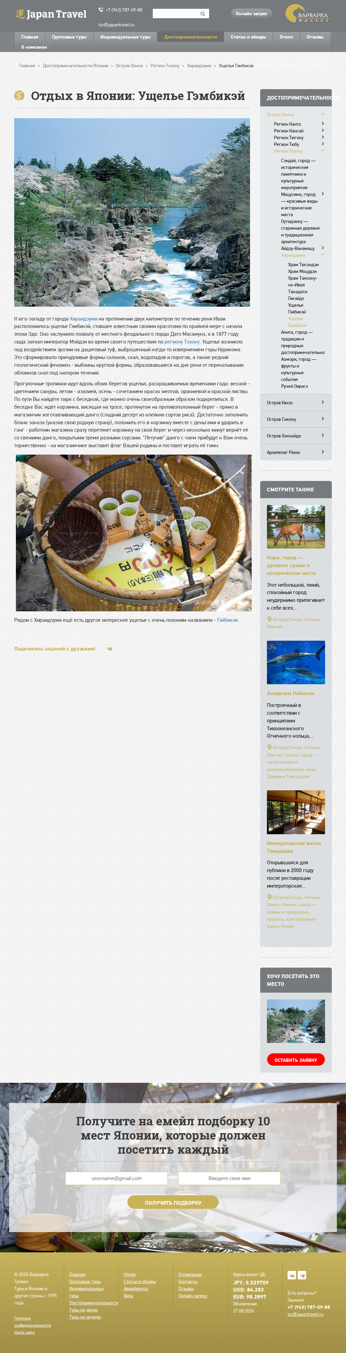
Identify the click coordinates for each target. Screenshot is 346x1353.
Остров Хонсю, (288, 619)
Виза (128, 1295)
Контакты (188, 1281)
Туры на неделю (85, 1317)
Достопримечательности (190, 37)
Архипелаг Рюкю (283, 452)
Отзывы (315, 37)
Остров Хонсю (280, 114)
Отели (286, 37)
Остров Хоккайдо (284, 435)
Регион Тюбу (286, 144)
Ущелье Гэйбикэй (297, 308)
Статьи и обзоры (248, 37)
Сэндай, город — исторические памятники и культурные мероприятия (298, 174)
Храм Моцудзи (302, 271)
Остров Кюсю (280, 402)
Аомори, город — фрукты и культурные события (298, 369)
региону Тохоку (182, 341)
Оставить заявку (296, 1060)
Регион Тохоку (288, 151)
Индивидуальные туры (125, 37)
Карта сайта (24, 1332)
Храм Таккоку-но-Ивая (302, 281)
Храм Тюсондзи (303, 264)
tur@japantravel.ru (116, 24)
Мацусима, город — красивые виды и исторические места (299, 204)
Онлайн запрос (251, 13)
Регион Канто (287, 124)
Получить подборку (173, 1202)
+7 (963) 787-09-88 (124, 9)
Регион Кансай (288, 130)
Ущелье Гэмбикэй (297, 322)
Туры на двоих (83, 1309)
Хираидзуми (83, 318)
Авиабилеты (136, 1288)
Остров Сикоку (281, 419)
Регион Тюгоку (288, 137)
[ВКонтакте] (109, 649)
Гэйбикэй (227, 620)
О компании (34, 47)
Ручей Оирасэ (294, 386)
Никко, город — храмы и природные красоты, (292, 911)
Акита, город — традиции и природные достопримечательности (303, 342)
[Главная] (54, 14)
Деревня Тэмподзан (288, 776)
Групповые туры (69, 37)
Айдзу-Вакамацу (298, 248)
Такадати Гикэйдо (297, 295)
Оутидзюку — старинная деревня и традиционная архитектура (300, 231)
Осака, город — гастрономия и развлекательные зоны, (292, 762)
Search (202, 13)
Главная (29, 37)
